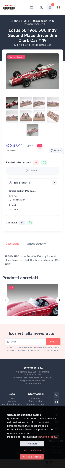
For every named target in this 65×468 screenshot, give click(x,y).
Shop (26, 21)
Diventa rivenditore (35, 404)
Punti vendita (35, 401)
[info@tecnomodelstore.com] (56, 402)
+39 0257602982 (32, 384)
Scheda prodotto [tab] (36, 243)
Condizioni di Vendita (12, 404)
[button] (32, 183)
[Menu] (31, 7)
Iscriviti (53, 341)
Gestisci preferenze (32, 450)
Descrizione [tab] (12, 243)
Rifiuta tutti (32, 444)
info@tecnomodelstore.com (33, 381)
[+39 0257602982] (56, 395)
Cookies (12, 401)
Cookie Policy (48, 436)
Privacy (12, 398)
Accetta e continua (32, 457)
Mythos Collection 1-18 (43, 21)
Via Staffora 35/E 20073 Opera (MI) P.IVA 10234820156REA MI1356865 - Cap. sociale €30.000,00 (32, 375)
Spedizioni (35, 398)
